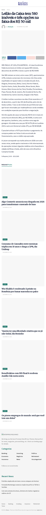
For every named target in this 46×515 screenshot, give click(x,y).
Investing (20, 453)
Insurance (5, 459)
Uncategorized (36, 459)
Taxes (3, 506)
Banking (4, 453)
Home (3, 10)
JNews (7, 510)
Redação (10, 27)
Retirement (35, 456)
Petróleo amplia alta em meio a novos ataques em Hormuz (20, 481)
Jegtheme (39, 510)
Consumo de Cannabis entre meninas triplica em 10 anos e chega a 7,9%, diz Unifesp (20, 246)
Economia (5, 456)
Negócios (20, 456)
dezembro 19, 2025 (7, 207)
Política (34, 453)
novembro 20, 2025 (22, 27)
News (8, 10)
